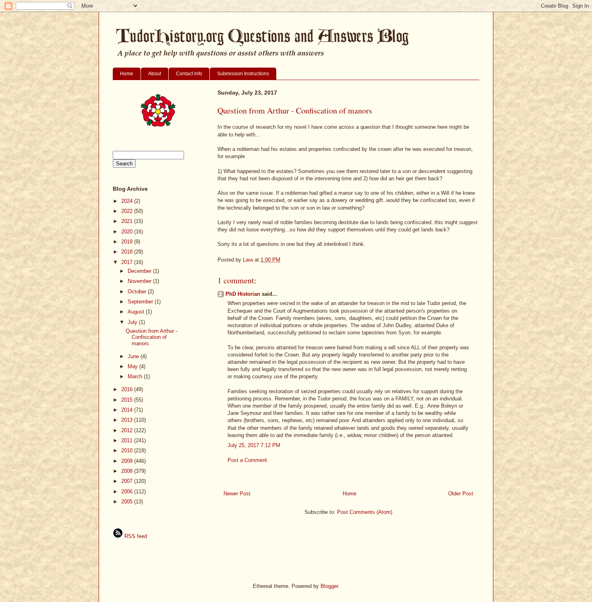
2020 (127, 232)
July (133, 322)
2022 (127, 211)
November (140, 281)
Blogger (329, 586)
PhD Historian (243, 294)
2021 (127, 221)
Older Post (460, 494)
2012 (127, 430)
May (133, 366)
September (141, 302)
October (138, 292)
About (154, 73)
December (140, 271)
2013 (127, 420)
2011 (127, 440)
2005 (127, 502)
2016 (127, 389)
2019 (127, 242)
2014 (127, 410)
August (137, 312)
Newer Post (237, 494)
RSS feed (135, 536)
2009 (127, 461)
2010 (127, 450)
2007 (127, 481)
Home (126, 73)
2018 (127, 252)
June (134, 356)
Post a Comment (247, 460)
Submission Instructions (243, 73)
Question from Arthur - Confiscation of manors (151, 337)
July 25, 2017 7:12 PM (254, 445)
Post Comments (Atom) (364, 512)
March (136, 376)
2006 (127, 492)
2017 (127, 262)
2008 (127, 471)
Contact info (189, 73)
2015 (127, 400)
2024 (127, 201)
